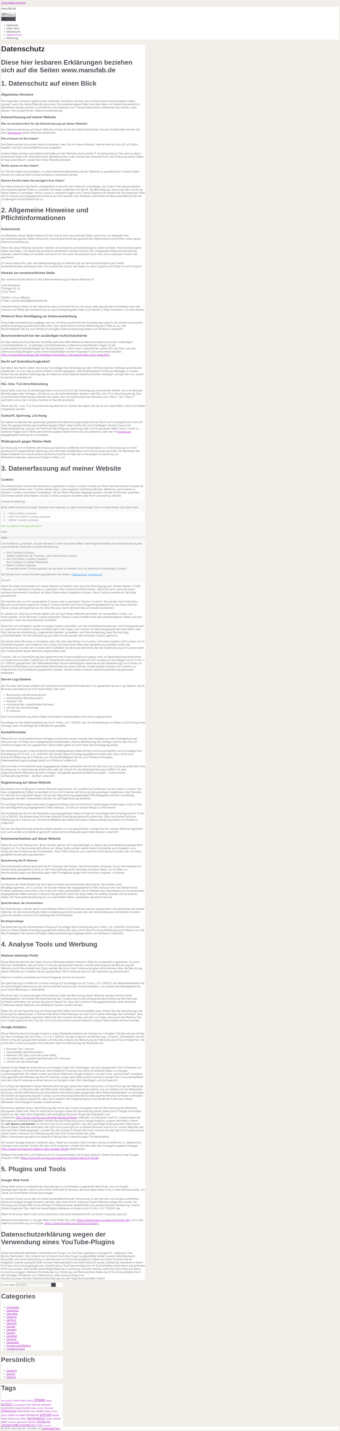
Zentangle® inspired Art (18, 1425)
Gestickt (11, 1339)
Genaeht (11, 1329)
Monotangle (23, 1411)
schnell (45, 1414)
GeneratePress (51, 1428)
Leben (33, 1408)
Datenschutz (14, 34)
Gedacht (11, 1316)
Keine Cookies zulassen (24, 520)
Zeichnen (32, 1422)
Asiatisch (8, 1400)
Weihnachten (22, 1422)
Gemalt (10, 1326)
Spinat (11, 1418)
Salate (22, 1415)
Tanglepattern (36, 1418)
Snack (4, 1418)
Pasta (11, 1414)
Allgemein (12, 1307)
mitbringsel (48, 1408)
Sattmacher (32, 1414)
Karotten (18, 1408)
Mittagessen (8, 1410)
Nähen (47, 1411)
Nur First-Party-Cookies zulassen (29, 516)
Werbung (12, 38)
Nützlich (54, 1411)
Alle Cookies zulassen (23, 513)
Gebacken (12, 1310)
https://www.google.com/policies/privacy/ (71, 1223)
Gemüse (36, 1404)
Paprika (4, 1415)
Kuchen (26, 1407)
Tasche (49, 1418)
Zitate (39, 1425)
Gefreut (11, 1320)
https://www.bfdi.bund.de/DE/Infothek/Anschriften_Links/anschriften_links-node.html (55, 354)
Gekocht (11, 1323)
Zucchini (47, 1425)
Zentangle (43, 1421)
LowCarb (40, 1408)
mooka (32, 1411)
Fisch (28, 1404)
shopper (55, 1415)
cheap (39, 1399)
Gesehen (11, 1336)
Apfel (3, 1400)
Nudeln (40, 1411)
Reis (16, 1415)
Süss (23, 1418)
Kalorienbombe (7, 1408)
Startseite (12, 25)
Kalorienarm (46, 1404)
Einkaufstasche (19, 1405)
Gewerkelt (12, 1342)
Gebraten (12, 1313)
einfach (7, 1404)
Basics (23, 1400)
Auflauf (16, 1400)
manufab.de (8, 8)
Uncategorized (15, 1348)
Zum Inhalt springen (13, 2)
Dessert (49, 1400)
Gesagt (10, 1332)
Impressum (13, 31)
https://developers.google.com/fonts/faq (103, 1220)
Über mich (12, 28)
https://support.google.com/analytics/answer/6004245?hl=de (59, 1158)
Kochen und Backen (18, 1345)
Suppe (17, 1419)
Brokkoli (30, 1400)
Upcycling (12, 1422)
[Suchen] (53, 1285)
